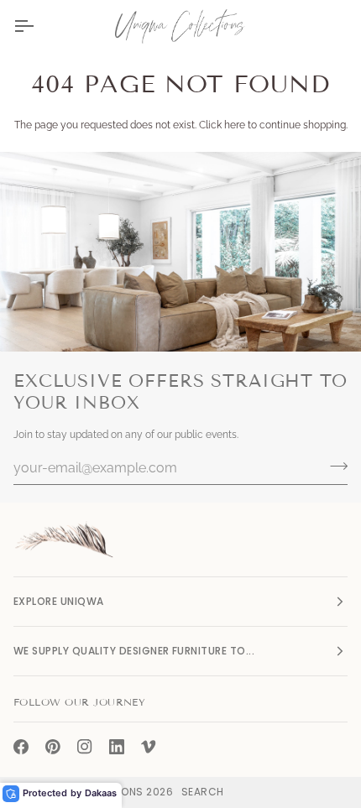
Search (202, 792)
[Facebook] (21, 746)
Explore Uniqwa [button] (58, 601)
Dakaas (101, 793)
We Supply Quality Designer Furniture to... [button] (133, 651)
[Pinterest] (52, 746)
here (234, 125)
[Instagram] (84, 746)
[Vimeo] (148, 746)
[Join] (334, 465)
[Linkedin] (116, 746)
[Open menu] (38, 26)
